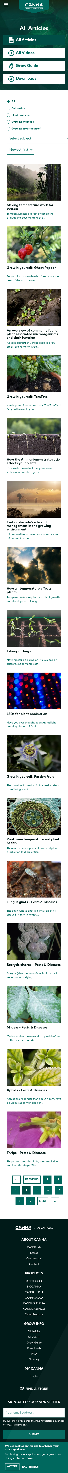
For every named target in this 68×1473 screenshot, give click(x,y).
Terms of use (25, 1458)
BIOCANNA (34, 1287)
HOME (23, 1228)
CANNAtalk (34, 1247)
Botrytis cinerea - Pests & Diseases (34, 965)
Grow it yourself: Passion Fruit (30, 776)
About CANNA (34, 1239)
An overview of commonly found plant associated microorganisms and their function (32, 334)
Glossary (34, 1359)
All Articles (26, 40)
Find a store (36, 1389)
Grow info (34, 1324)
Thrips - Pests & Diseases (26, 1153)
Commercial (34, 1258)
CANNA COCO (34, 1281)
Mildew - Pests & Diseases (27, 1027)
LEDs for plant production (27, 714)
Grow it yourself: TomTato (27, 397)
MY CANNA (34, 1369)
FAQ (34, 1354)
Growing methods (23, 122)
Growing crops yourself (26, 129)
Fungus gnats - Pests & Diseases (32, 902)
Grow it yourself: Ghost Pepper (31, 268)
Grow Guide (27, 66)
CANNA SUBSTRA (34, 1303)
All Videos (25, 53)
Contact (34, 1264)
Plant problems (21, 115)
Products (34, 1273)
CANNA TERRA (34, 1292)
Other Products (34, 1314)
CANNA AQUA (34, 1298)
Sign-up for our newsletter (34, 1402)
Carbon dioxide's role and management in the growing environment (29, 526)
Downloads (26, 79)
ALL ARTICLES (45, 1228)
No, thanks (30, 1466)
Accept (12, 1466)
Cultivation (18, 108)
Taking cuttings (19, 651)
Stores (34, 1253)
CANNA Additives (34, 1309)
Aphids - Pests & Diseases (27, 1090)
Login (34, 1376)
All (13, 101)
